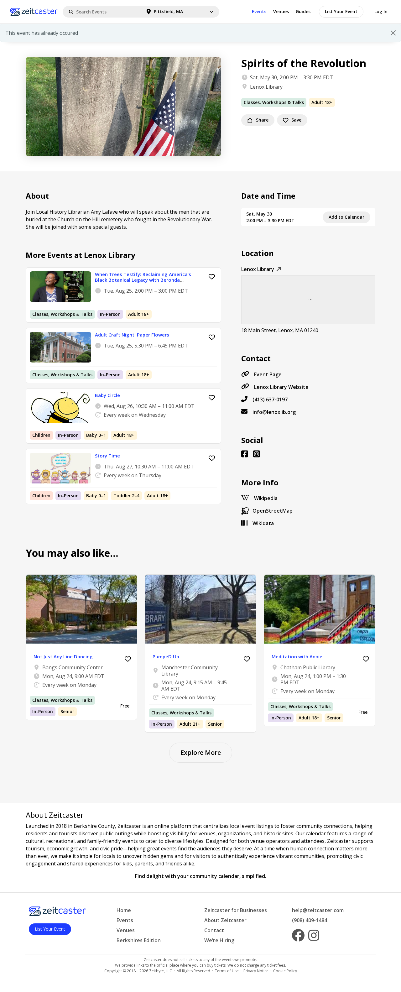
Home (124, 910)
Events (259, 11)
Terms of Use (227, 971)
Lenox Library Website (281, 387)
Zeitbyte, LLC (160, 971)
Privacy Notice (255, 971)
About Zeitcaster (225, 920)
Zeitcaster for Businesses (235, 910)
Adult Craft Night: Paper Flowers (132, 335)
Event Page (268, 374)
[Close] (393, 33)
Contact (214, 930)
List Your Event (341, 11)
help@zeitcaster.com (318, 910)
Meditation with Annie (297, 656)
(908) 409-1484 (309, 920)
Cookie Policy (285, 971)
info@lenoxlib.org (274, 412)
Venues (281, 11)
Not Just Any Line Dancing (63, 656)
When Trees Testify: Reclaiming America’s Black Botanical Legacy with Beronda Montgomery (143, 280)
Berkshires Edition (139, 940)
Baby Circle (107, 395)
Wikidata (263, 523)
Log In (381, 11)
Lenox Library (266, 86)
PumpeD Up (166, 656)
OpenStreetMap (273, 510)
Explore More (200, 752)
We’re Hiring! (220, 940)
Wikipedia (266, 498)
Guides (303, 11)
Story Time (107, 455)
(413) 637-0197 (270, 399)
